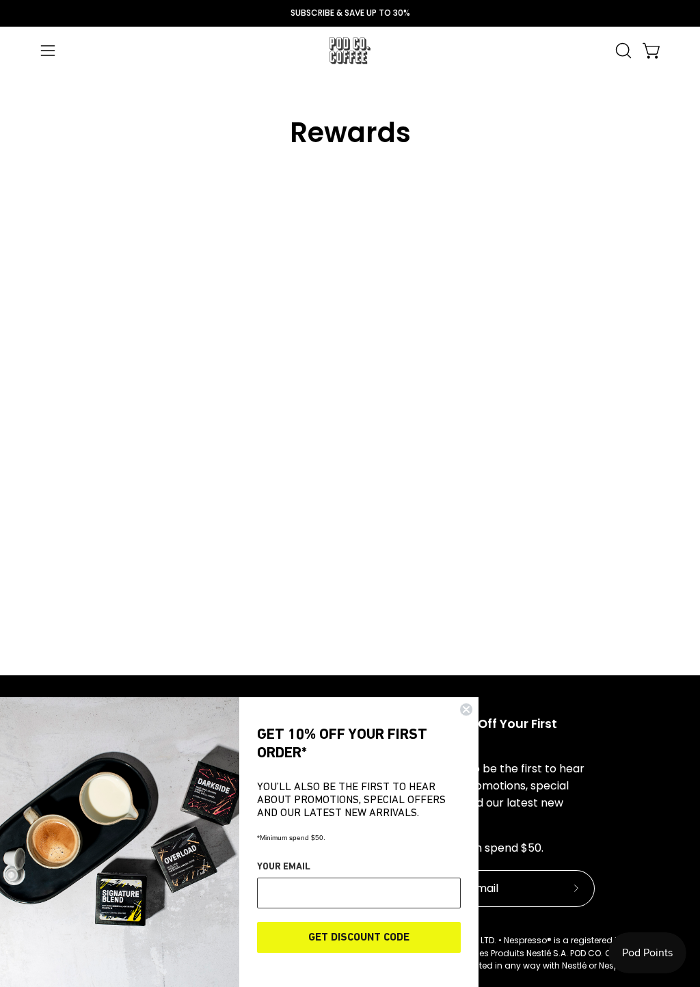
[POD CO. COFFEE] (350, 50)
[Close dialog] (466, 709)
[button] (622, 50)
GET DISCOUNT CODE (358, 937)
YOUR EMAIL (283, 867)
